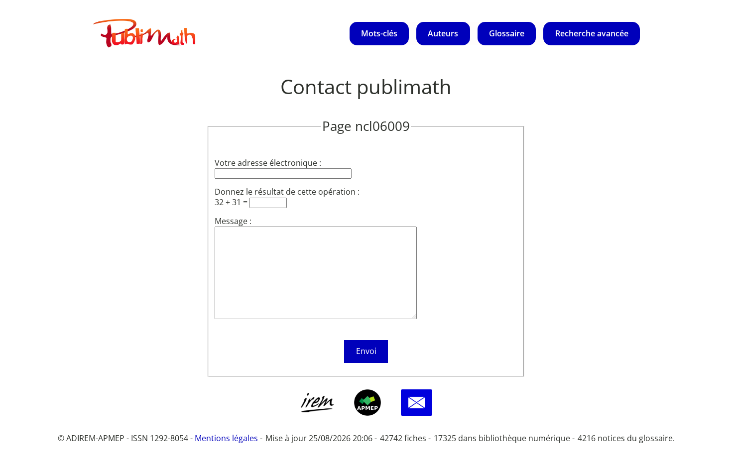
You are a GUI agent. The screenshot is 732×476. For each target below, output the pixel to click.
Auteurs (443, 33)
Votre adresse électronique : (268, 162)
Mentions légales (226, 438)
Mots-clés (379, 33)
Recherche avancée (591, 33)
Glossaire (506, 33)
